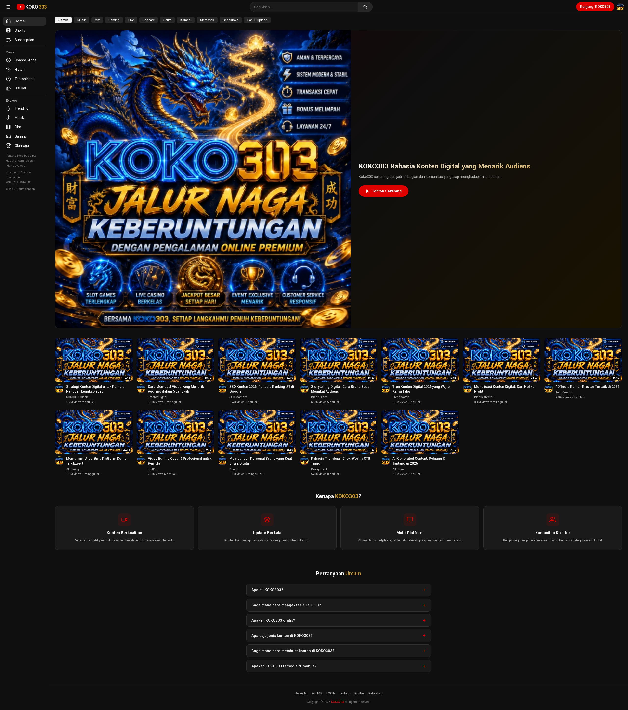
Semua (63, 20)
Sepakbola (230, 20)
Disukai (20, 88)
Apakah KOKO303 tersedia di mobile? (283, 666)
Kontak (359, 693)
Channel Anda (26, 60)
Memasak (207, 20)
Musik (19, 118)
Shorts (20, 30)
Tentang (345, 693)
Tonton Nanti (25, 79)
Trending (21, 108)
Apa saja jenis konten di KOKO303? (282, 635)
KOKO (36, 7)
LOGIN (330, 693)
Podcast (149, 20)
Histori (20, 69)
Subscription (24, 40)
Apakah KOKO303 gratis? (273, 620)
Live (131, 20)
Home (20, 21)
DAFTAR (316, 693)
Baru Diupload (257, 20)
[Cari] (365, 7)
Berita (167, 20)
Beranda (301, 693)
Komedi (185, 20)
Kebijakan (375, 693)
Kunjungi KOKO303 (595, 7)
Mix (97, 20)
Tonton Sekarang (387, 191)
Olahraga (22, 146)
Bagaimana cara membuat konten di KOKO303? (292, 651)
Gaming (21, 136)
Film (18, 127)
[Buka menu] (8, 6)
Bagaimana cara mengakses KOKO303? (286, 605)
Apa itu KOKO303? (267, 590)
